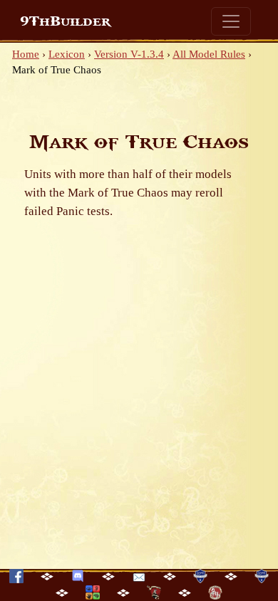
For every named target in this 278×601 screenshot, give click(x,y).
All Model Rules (209, 54)
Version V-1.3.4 (129, 54)
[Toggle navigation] (231, 21)
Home (25, 54)
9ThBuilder (65, 21)
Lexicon (66, 54)
